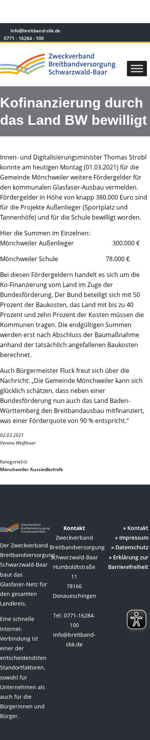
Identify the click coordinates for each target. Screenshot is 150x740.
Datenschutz (131, 547)
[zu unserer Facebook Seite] (119, 32)
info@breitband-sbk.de (35, 30)
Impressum (133, 537)
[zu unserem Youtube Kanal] (141, 32)
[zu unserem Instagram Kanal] (130, 32)
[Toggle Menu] (137, 68)
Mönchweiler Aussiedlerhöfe (31, 469)
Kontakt (137, 528)
